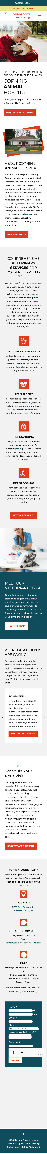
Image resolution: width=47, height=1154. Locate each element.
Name (13, 1007)
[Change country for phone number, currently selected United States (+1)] (11, 1028)
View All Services (23, 515)
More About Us (16, 234)
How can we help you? (22, 1032)
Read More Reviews (23, 733)
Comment (14, 1042)
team (28, 214)
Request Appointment (23, 9)
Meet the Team (16, 626)
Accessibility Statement (27, 1147)
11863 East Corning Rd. (23, 907)
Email (13, 1017)
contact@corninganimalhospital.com (23, 943)
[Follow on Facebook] (24, 1134)
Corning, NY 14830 (23, 911)
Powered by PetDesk (19, 1143)
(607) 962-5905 (23, 3)
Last (35, 1014)
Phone (12, 1025)
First (35, 1010)
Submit (15, 1060)
